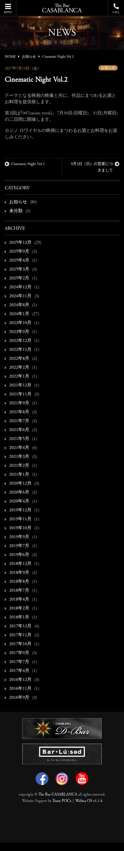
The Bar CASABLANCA (57, 795)
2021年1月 (19, 474)
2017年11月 (20, 635)
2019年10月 (20, 528)
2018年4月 (19, 599)
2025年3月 (19, 269)
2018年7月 (19, 590)
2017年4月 (19, 671)
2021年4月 (19, 448)
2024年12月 (20, 287)
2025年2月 (19, 278)
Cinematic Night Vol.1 (28, 164)
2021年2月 (19, 466)
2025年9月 (19, 251)
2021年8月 (19, 412)
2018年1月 (19, 617)
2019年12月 (20, 510)
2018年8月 (19, 582)
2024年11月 (20, 296)
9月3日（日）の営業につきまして (92, 167)
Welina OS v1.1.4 (88, 801)
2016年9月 (19, 698)
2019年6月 (19, 555)
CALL (116, 12)
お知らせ (108, 68)
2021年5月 (19, 439)
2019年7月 (19, 546)
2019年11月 (20, 519)
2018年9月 (19, 573)
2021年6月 (19, 430)
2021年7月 (19, 421)
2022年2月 (19, 367)
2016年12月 (20, 680)
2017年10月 (20, 644)
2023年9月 (19, 332)
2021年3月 (19, 457)
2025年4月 (19, 260)
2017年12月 (20, 626)
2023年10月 (20, 323)
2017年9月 (19, 653)
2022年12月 (20, 341)
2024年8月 (19, 305)
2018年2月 (19, 608)
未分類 (16, 211)
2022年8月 (19, 359)
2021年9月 (19, 403)
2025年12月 (20, 243)
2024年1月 (19, 314)
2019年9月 (19, 537)
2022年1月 (19, 376)
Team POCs (61, 801)
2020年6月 (19, 492)
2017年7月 (19, 662)
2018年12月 (20, 564)
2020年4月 (19, 501)
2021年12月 (20, 385)
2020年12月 (20, 483)
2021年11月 (20, 394)
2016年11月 (20, 689)
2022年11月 (20, 350)
